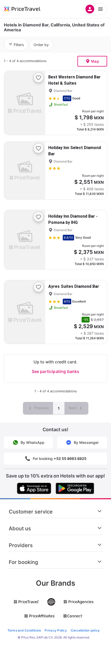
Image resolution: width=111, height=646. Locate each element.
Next (73, 408)
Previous (41, 408)
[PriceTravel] (28, 9)
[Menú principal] (95, 9)
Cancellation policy (85, 630)
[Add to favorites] (38, 77)
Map (95, 61)
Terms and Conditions (24, 630)
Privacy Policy (56, 630)
